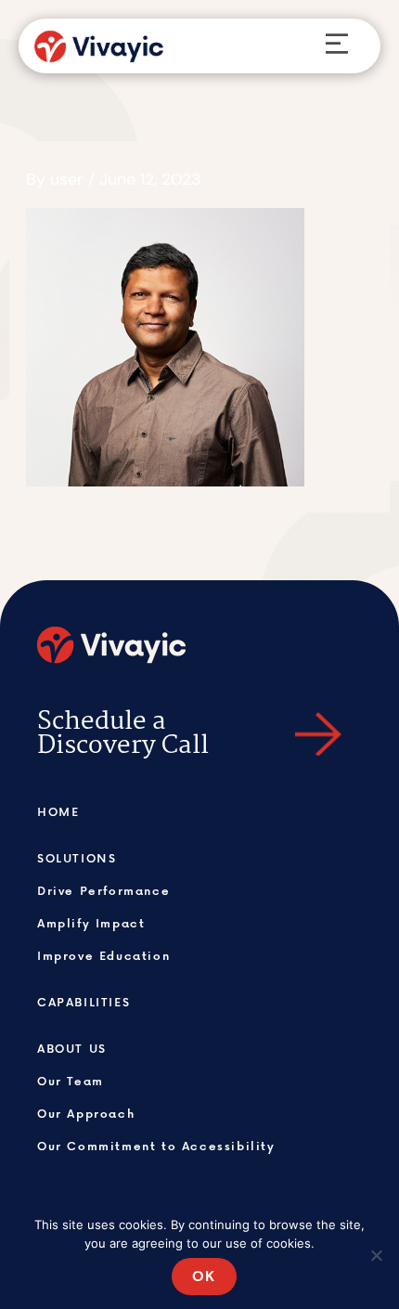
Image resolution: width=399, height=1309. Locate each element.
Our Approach (86, 1113)
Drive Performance (103, 890)
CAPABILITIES (83, 1001)
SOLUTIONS (76, 858)
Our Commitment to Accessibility (156, 1145)
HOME (58, 811)
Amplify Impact (91, 923)
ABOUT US (72, 1048)
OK (204, 1276)
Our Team (70, 1080)
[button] (337, 46)
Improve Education (103, 955)
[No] (376, 1255)
